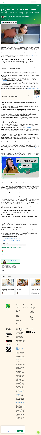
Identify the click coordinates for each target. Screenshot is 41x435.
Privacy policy (32, 310)
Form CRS (19, 391)
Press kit (17, 323)
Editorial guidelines (18, 316)
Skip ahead (30, 55)
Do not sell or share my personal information (32, 318)
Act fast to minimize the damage (27, 179)
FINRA (20, 388)
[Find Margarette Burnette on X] (8, 262)
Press (17, 321)
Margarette (12, 260)
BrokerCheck (18, 396)
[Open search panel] (29, 2)
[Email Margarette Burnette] (9, 262)
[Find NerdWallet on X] (27, 332)
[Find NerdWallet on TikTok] (34, 332)
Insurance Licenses (19, 359)
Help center (25, 306)
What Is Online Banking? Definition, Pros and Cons (11, 238)
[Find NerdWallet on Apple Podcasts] (32, 332)
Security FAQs (25, 307)
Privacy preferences (32, 314)
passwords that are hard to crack (32, 147)
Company (17, 306)
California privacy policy (32, 312)
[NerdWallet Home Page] (6, 2)
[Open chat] (38, 432)
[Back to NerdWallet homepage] (1, 6)
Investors (17, 324)
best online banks (27, 127)
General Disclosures (19, 394)
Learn (10, 6)
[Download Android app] (9, 341)
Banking (5, 6)
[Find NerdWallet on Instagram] (30, 332)
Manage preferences (11, 431)
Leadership (18, 307)
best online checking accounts (33, 88)
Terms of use (32, 306)
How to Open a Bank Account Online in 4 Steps (10, 240)
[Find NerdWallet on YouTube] (29, 332)
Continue (20, 431)
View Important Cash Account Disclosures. (20, 402)
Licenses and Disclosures (19, 349)
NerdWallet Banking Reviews (7, 245)
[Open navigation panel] (1, 2)
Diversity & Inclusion (18, 313)
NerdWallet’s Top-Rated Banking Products (9, 247)
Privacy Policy (22, 392)
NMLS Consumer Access (19, 362)
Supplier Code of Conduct (32, 308)
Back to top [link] (4, 254)
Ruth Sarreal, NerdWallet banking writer (37, 97)
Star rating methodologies (18, 318)
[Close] (23, 427)
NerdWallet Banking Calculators (20, 245)
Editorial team (18, 320)
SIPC (22, 388)
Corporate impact (18, 311)
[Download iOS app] (9, 334)
